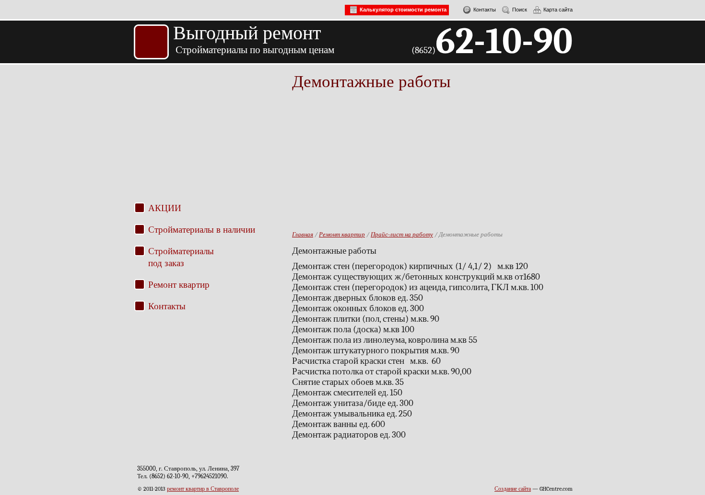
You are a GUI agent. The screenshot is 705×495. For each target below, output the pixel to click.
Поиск (519, 9)
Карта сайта (558, 9)
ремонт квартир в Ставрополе (203, 488)
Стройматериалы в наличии (201, 229)
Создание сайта (512, 488)
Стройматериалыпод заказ (181, 257)
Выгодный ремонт (247, 33)
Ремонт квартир (179, 284)
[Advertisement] (212, 140)
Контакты (484, 9)
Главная (302, 234)
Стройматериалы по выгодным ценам (255, 50)
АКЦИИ (164, 208)
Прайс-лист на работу (402, 234)
